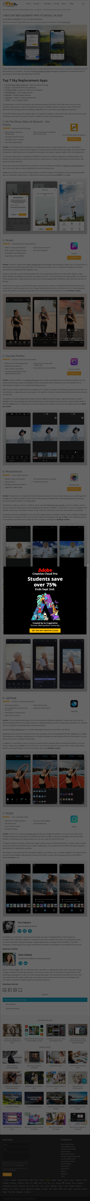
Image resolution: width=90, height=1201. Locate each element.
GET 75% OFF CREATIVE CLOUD (45, 630)
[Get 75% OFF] (45, 600)
